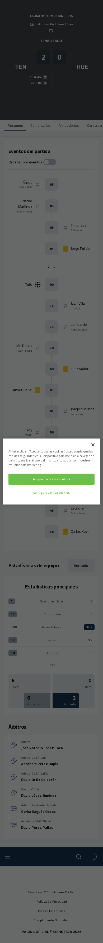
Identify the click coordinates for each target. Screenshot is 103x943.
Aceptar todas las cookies (51, 479)
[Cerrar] (93, 445)
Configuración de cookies (51, 492)
